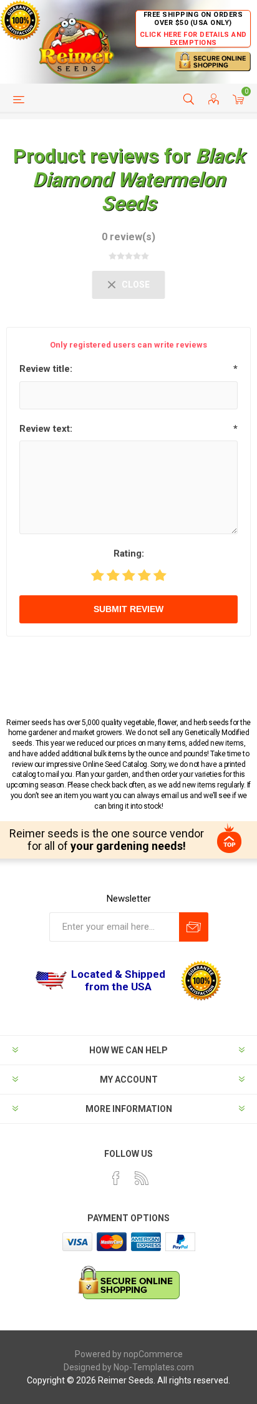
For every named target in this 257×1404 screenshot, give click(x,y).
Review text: (45, 428)
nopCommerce (153, 1354)
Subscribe (193, 927)
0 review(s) (128, 237)
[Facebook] (116, 1178)
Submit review (128, 609)
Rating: (129, 553)
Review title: (45, 368)
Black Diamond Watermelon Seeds (138, 179)
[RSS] (142, 1178)
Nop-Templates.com (154, 1367)
